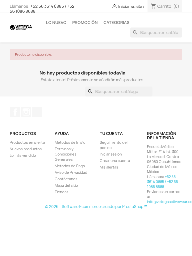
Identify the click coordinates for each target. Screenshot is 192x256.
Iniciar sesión (111, 154)
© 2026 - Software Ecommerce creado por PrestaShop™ (96, 206)
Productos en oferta (27, 142)
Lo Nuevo (56, 22)
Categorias (117, 22)
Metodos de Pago (70, 166)
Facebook (15, 112)
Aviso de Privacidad (71, 172)
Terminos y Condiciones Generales (65, 154)
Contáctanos (66, 178)
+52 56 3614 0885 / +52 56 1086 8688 (42, 9)
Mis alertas (109, 167)
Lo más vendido (23, 155)
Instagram (26, 112)
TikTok (37, 112)
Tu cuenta (111, 133)
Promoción (85, 22)
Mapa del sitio (66, 185)
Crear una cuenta (115, 160)
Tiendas (61, 192)
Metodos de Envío (70, 142)
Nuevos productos (26, 148)
